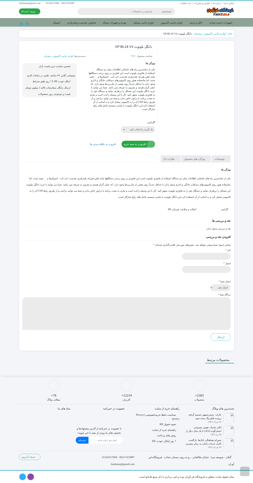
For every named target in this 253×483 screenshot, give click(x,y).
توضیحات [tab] (219, 159)
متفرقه (198, 33)
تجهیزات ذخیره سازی (220, 22)
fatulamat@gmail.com (30, 3)
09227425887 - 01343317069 (60, 3)
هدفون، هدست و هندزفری (81, 22)
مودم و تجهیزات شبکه (114, 22)
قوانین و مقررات (202, 3)
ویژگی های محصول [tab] (195, 159)
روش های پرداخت (166, 435)
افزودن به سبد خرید (135, 144)
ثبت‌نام (82, 440)
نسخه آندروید (28, 457)
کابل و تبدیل (195, 22)
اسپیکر (56, 22)
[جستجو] (81, 11)
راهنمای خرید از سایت (164, 430)
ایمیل (227, 263)
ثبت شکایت (185, 3)
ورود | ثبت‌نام (28, 11)
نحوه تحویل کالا (168, 424)
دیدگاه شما (224, 294)
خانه (230, 33)
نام (228, 250)
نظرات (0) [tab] (169, 159)
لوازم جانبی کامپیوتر (171, 22)
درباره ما (217, 3)
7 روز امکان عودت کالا (164, 441)
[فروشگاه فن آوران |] (220, 11)
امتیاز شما (225, 281)
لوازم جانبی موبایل (143, 22)
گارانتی (151, 122)
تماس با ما (229, 3)
